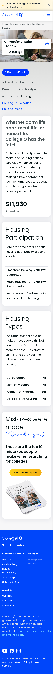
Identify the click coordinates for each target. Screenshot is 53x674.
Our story (7, 595)
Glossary (7, 559)
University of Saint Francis (32, 24)
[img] (12, 16)
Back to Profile (16, 72)
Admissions (10, 82)
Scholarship (8, 577)
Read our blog (9, 564)
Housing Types (12, 109)
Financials (27, 82)
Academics (10, 96)
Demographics (12, 89)
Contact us (8, 605)
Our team (7, 600)
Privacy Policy (22, 662)
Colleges (14, 24)
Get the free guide (25, 472)
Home (5, 24)
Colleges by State (11, 582)
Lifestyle (30, 89)
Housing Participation (16, 103)
